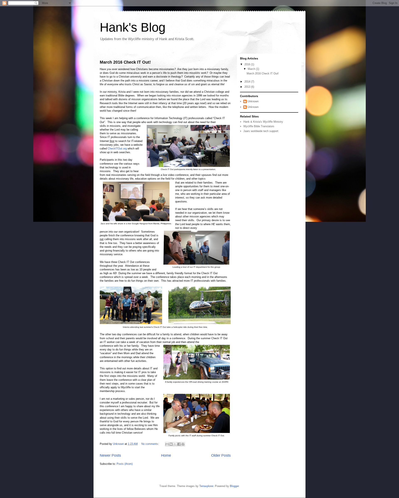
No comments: (150, 443)
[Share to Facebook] (179, 444)
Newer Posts (110, 455)
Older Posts (221, 455)
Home (166, 455)
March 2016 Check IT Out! (125, 62)
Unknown (253, 101)
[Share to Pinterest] (183, 444)
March (252, 68)
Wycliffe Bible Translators (258, 126)
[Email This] (167, 444)
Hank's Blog (132, 27)
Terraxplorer (206, 486)
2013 (247, 86)
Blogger (234, 486)
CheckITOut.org (117, 148)
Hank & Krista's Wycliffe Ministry (263, 121)
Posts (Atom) (125, 463)
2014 (247, 81)
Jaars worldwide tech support (260, 131)
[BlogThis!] (171, 444)
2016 (247, 64)
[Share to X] (175, 444)
